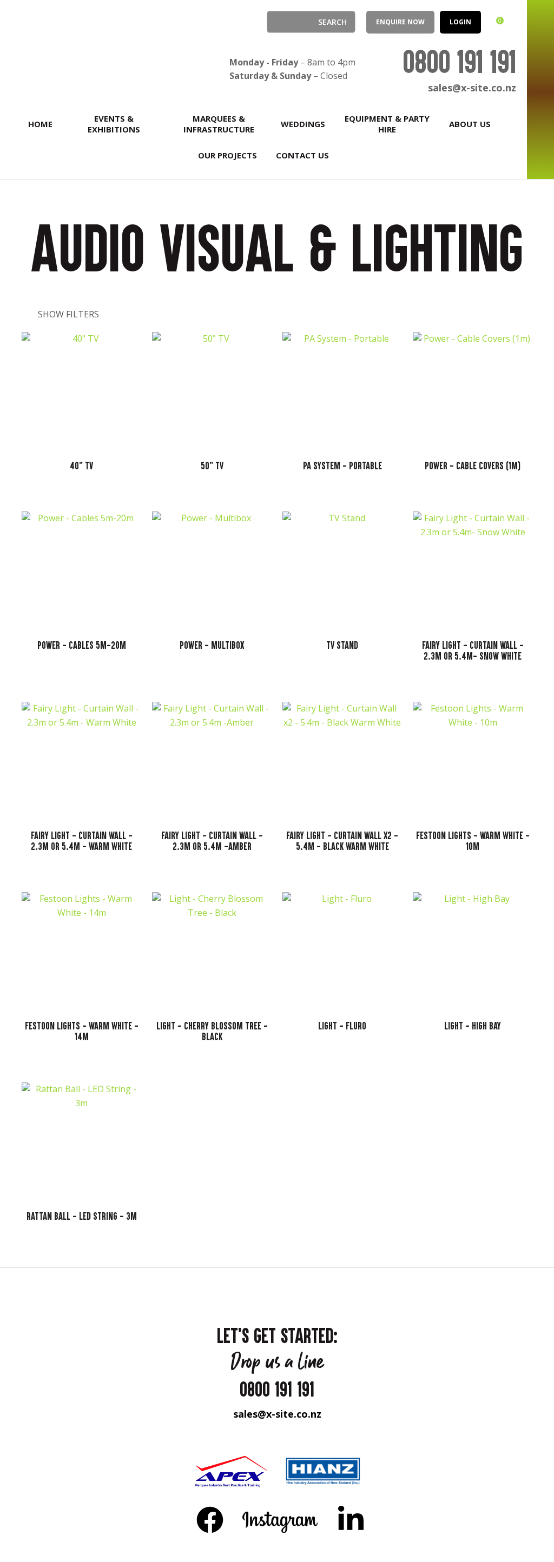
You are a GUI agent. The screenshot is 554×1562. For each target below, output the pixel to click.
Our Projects (227, 155)
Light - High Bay (472, 1025)
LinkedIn (351, 1519)
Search (280, 22)
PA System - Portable (342, 465)
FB (209, 1519)
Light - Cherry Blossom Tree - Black (212, 1031)
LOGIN (460, 21)
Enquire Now (400, 21)
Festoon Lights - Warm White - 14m (81, 1031)
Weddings (303, 123)
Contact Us (302, 155)
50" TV (212, 465)
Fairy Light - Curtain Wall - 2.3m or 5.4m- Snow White (473, 650)
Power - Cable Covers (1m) (472, 465)
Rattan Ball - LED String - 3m (82, 1216)
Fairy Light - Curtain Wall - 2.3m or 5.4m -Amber (212, 841)
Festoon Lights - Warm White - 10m (473, 841)
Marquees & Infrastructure (218, 124)
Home (40, 123)
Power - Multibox (212, 645)
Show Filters (68, 314)
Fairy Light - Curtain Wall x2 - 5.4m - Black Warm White (342, 841)
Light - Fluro (342, 1025)
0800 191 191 (459, 61)
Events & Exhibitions (114, 124)
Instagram (280, 1519)
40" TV (81, 465)
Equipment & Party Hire (387, 124)
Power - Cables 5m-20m (81, 645)
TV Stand (342, 645)
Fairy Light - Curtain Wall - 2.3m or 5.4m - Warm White (82, 841)
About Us (470, 123)
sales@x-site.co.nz (472, 87)
